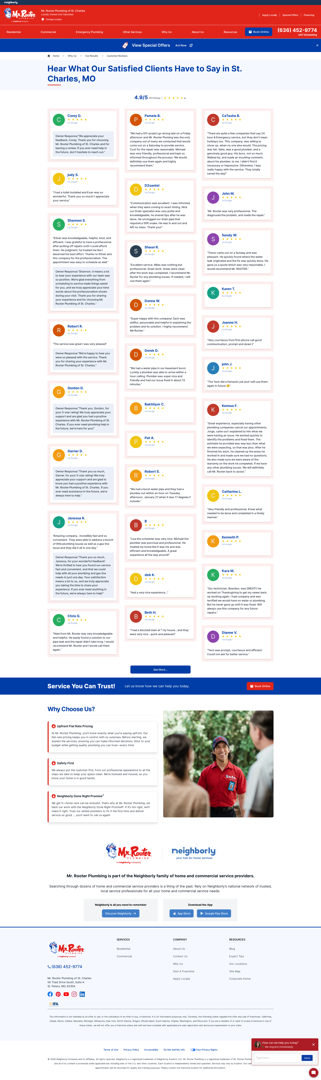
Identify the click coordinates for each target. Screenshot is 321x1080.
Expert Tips (236, 956)
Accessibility (151, 1049)
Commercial (124, 956)
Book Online (262, 686)
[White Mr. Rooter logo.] (20, 15)
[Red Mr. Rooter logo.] (129, 853)
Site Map (234, 971)
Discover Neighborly (118, 913)
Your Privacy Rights (207, 1049)
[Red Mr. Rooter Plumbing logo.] (76, 949)
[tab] (89, 32)
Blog (232, 948)
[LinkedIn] (82, 994)
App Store (184, 913)
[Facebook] (50, 994)
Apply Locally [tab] (269, 15)
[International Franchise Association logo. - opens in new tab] (53, 1004)
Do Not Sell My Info (174, 1049)
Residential (123, 948)
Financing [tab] (309, 15)
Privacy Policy (131, 1049)
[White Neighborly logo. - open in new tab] (11, 2)
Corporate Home (240, 978)
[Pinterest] (58, 994)
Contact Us (180, 956)
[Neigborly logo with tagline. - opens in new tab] (194, 853)
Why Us (178, 963)
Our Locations (238, 963)
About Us (179, 948)
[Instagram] (74, 994)
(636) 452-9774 (66, 966)
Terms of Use (110, 1049)
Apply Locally (181, 978)
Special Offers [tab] (290, 15)
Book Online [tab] (261, 31)
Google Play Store (216, 913)
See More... (160, 669)
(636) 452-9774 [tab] (297, 30)
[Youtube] (66, 994)
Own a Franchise (183, 971)
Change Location (54, 19)
